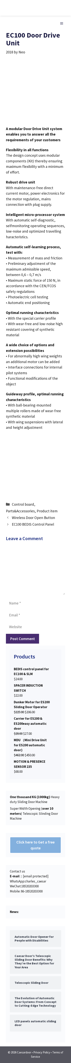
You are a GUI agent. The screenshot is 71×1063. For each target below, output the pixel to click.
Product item (47, 511)
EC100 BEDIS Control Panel (33, 524)
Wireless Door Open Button (33, 517)
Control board (23, 504)
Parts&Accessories (20, 511)
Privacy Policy (41, 1052)
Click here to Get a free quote (35, 845)
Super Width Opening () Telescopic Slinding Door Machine (34, 813)
